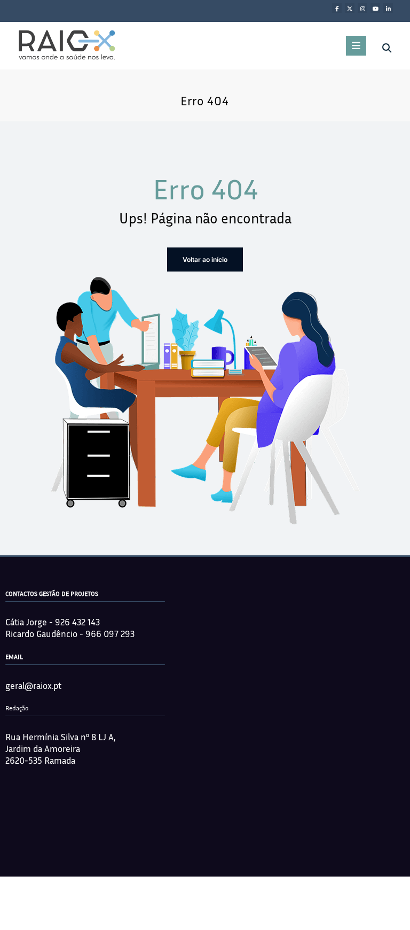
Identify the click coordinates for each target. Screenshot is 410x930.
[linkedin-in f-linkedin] (388, 8)
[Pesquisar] (386, 48)
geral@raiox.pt (33, 685)
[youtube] (375, 8)
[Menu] (356, 46)
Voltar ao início (205, 259)
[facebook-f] (337, 8)
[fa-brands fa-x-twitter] (349, 8)
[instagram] (362, 8)
